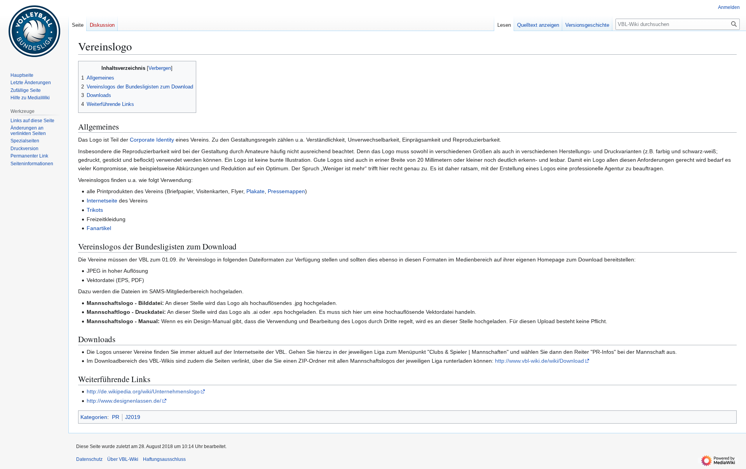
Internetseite (102, 200)
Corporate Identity (152, 140)
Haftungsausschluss (164, 459)
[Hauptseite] (34, 31)
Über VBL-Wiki (122, 459)
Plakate (255, 191)
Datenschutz (89, 459)
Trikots (95, 210)
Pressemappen (286, 191)
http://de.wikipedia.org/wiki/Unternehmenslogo (143, 391)
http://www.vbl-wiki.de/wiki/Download (539, 361)
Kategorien (93, 417)
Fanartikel (99, 228)
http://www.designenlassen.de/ (124, 401)
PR (115, 417)
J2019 (132, 417)
